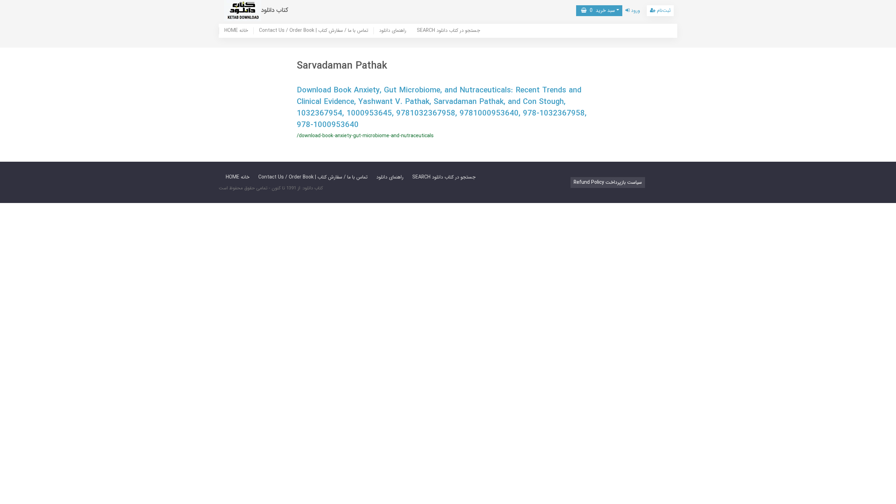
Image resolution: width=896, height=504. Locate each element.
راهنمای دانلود (392, 30)
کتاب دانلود (274, 10)
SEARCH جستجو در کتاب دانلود (448, 30)
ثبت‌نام (663, 10)
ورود (635, 10)
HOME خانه (236, 30)
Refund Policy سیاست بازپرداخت (608, 182)
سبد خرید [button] (601, 10)
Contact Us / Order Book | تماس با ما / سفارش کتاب (313, 30)
